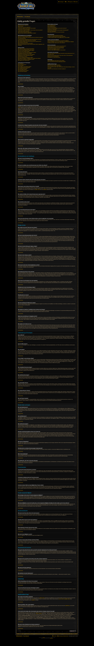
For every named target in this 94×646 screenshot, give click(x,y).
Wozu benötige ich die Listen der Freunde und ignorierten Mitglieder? (58, 40)
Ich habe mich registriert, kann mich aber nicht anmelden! (27, 28)
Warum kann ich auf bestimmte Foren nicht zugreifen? (26, 54)
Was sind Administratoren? (52, 25)
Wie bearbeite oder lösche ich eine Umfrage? (25, 53)
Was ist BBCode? (20, 63)
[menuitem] (76, 2)
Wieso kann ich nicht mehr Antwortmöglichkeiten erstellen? (27, 52)
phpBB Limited (37, 189)
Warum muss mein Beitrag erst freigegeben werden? (26, 59)
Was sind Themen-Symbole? (22, 71)
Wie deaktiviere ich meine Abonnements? (54, 57)
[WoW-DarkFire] (26, 7)
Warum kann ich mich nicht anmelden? (24, 29)
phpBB (44, 637)
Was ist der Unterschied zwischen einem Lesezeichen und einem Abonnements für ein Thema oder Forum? (61, 54)
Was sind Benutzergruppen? (52, 27)
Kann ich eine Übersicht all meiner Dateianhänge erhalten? (57, 61)
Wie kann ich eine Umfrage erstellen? (23, 51)
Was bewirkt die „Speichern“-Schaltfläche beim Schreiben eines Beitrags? (29, 58)
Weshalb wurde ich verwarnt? (22, 56)
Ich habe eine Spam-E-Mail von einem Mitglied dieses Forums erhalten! (59, 37)
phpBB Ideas (67, 605)
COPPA (19, 107)
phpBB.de (45, 189)
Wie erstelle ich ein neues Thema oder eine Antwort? (26, 48)
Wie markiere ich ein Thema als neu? (23, 60)
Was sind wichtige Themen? (22, 69)
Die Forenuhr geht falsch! (22, 38)
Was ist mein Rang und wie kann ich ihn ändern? (25, 43)
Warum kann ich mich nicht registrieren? (24, 27)
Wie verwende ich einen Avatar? (23, 42)
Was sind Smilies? (21, 65)
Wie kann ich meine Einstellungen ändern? (24, 36)
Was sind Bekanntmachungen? (23, 68)
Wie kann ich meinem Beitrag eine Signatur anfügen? (26, 50)
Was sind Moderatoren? (51, 26)
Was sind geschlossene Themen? (23, 70)
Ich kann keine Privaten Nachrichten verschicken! (55, 35)
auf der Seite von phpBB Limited (64, 598)
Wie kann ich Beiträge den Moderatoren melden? (25, 57)
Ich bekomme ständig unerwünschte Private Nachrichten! (56, 36)
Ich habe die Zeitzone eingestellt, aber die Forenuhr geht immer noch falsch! (29, 39)
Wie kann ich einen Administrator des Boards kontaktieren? (57, 68)
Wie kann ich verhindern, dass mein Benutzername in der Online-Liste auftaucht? (30, 37)
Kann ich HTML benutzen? (22, 64)
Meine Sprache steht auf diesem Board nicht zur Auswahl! (27, 40)
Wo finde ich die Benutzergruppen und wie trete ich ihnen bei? (57, 28)
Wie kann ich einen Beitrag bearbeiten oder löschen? (26, 49)
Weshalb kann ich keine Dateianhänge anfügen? (25, 55)
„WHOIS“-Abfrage (39, 613)
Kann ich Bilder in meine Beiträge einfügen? (24, 66)
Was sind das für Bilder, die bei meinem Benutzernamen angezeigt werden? (29, 41)
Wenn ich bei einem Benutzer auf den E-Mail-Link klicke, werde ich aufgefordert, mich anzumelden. (31, 45)
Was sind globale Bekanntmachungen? (24, 67)
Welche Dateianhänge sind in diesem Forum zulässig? (56, 60)
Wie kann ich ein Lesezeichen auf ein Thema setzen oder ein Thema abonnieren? (60, 55)
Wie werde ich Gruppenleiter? (52, 29)
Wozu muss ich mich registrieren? (23, 25)
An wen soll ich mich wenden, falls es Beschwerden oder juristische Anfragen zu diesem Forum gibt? (61, 67)
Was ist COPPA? (20, 26)
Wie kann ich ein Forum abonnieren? (53, 56)
